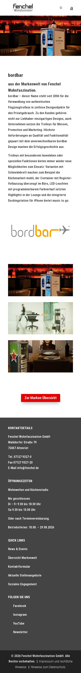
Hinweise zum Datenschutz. (48, 667)
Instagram (20, 615)
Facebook (19, 606)
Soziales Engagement (22, 584)
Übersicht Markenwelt (22, 558)
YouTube (18, 623)
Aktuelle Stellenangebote (24, 575)
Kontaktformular (19, 566)
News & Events (18, 549)
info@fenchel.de (28, 468)
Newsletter (20, 632)
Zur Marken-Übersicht (41, 398)
